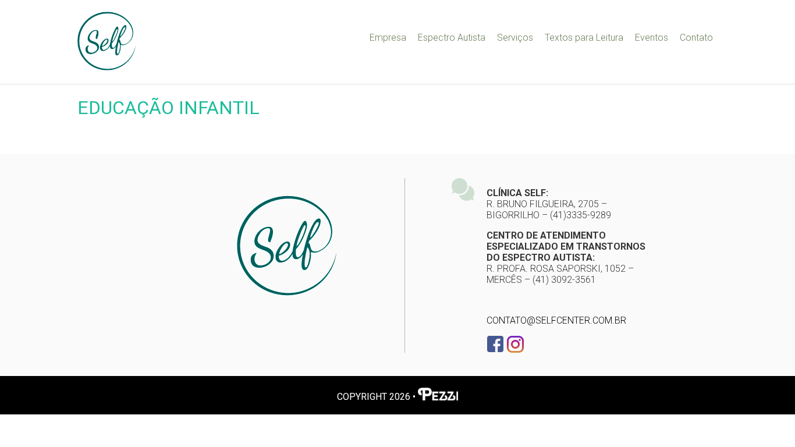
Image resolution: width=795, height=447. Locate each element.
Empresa (388, 37)
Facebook (495, 344)
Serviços (515, 37)
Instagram (515, 344)
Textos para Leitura (584, 37)
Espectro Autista (451, 37)
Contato (696, 37)
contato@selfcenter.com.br (556, 320)
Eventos (651, 37)
